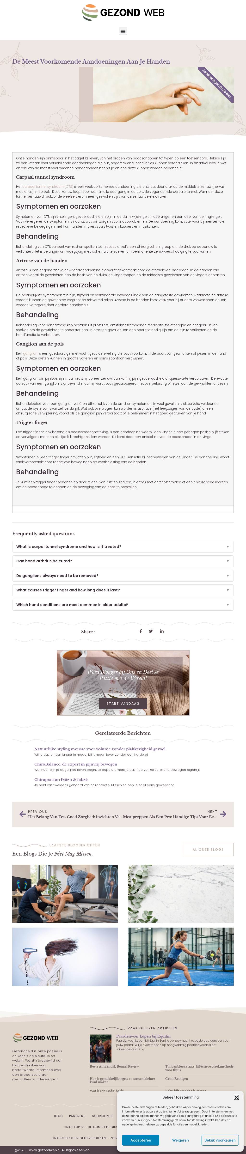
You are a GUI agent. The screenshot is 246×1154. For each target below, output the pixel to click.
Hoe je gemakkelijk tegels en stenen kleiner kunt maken (122, 1080)
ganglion (30, 353)
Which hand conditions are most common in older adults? (123, 604)
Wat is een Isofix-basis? (107, 1091)
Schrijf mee (102, 1116)
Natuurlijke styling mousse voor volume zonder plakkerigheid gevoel (100, 749)
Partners (77, 1116)
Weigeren (180, 1140)
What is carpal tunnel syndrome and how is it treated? (123, 546)
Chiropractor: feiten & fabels (61, 779)
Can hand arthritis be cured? (123, 561)
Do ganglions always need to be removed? (123, 575)
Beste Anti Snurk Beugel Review (114, 1066)
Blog (58, 1116)
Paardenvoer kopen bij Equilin (143, 1036)
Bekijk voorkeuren (220, 1140)
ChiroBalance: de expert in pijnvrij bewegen (75, 764)
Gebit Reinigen (176, 1079)
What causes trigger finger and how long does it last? (123, 590)
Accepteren (140, 1140)
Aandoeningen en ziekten (217, 83)
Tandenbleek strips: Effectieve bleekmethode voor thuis (199, 1068)
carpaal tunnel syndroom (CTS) (47, 186)
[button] (236, 1097)
